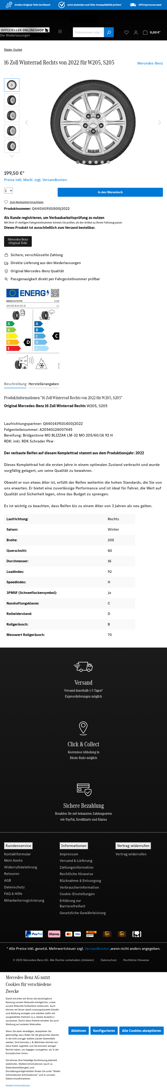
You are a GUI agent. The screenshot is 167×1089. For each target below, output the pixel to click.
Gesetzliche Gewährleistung (83, 912)
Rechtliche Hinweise (76, 873)
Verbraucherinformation (79, 887)
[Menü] (60, 31)
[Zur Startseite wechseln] (24, 32)
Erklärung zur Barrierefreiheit (72, 903)
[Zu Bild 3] (90, 162)
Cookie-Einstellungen (77, 893)
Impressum (69, 854)
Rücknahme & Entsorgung (80, 880)
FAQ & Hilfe (13, 893)
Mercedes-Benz (150, 63)
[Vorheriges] (26, 122)
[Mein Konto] (136, 32)
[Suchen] (109, 32)
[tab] (15, 384)
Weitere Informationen (18, 1085)
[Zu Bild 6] (108, 162)
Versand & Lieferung (76, 860)
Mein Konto (13, 860)
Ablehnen (78, 1030)
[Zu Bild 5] (102, 162)
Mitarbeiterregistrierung (24, 900)
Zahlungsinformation (76, 867)
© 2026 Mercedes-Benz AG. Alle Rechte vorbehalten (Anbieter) (53, 960)
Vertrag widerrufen (130, 854)
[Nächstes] (160, 122)
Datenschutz (14, 887)
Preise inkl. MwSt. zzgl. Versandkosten (35, 179)
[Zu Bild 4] (96, 162)
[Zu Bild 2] (84, 162)
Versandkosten (97, 948)
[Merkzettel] (126, 32)
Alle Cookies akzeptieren (141, 1030)
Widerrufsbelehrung (20, 867)
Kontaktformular (17, 854)
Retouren (11, 873)
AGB (7, 880)
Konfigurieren (104, 1030)
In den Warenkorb (110, 192)
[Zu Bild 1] (77, 162)
